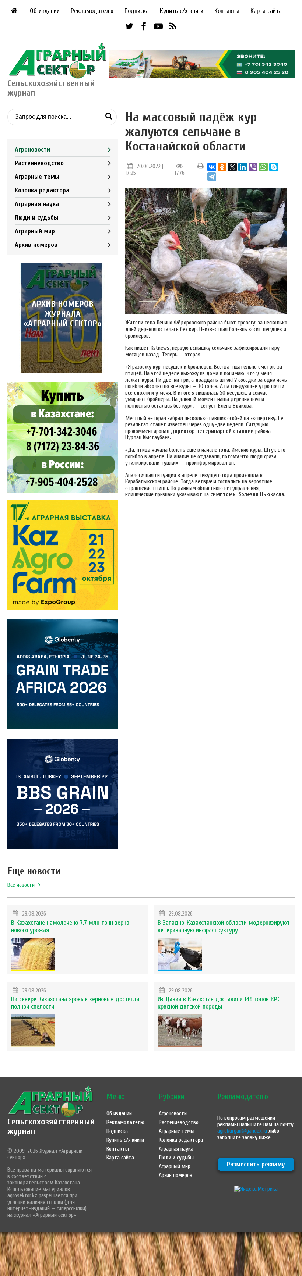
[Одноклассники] (222, 167)
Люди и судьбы (36, 217)
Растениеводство (39, 163)
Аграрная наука (37, 204)
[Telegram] (211, 176)
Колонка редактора (42, 190)
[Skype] (273, 167)
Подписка (136, 11)
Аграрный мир (35, 231)
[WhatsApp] (263, 167)
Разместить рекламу (256, 1164)
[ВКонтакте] (211, 167)
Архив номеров (36, 245)
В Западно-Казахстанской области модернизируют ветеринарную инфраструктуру (224, 926)
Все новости (21, 885)
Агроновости (32, 149)
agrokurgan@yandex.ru (242, 1130)
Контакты (226, 11)
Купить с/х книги (181, 11)
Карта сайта (266, 11)
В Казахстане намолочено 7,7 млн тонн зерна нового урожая (70, 926)
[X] (232, 167)
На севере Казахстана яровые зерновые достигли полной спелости (75, 1002)
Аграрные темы (37, 177)
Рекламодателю (92, 11)
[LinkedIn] (242, 167)
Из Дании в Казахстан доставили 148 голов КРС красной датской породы (219, 1002)
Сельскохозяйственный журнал (51, 1126)
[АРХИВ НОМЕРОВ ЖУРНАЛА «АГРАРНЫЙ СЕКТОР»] (62, 371)
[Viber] (253, 167)
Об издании (45, 11)
